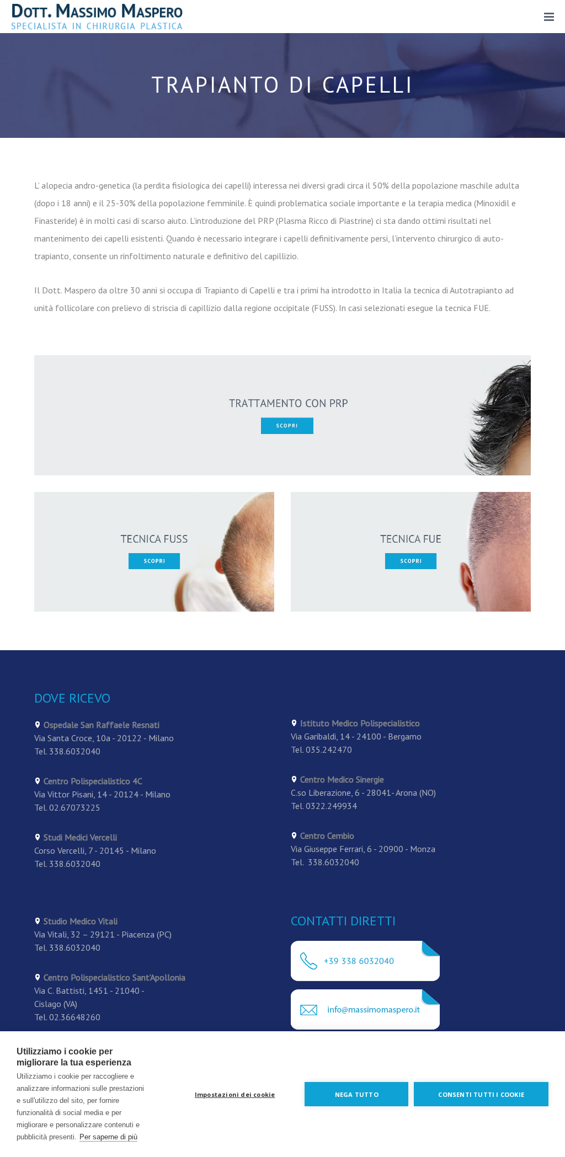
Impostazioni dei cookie (235, 1094)
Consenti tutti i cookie (481, 1094)
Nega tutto (357, 1094)
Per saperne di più (108, 1137)
